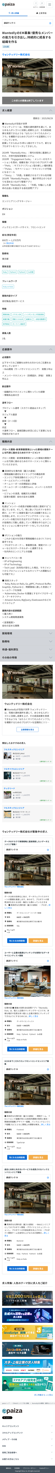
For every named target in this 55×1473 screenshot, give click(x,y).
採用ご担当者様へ (9, 1452)
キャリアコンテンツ (10, 1426)
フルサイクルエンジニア (14, 769)
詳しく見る (33, 1016)
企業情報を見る (27, 729)
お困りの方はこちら (10, 1459)
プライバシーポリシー (29, 1468)
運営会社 (8, 1468)
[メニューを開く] (49, 4)
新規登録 (42, 7)
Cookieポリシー (44, 1468)
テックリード (9, 788)
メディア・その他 (9, 1439)
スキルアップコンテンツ (12, 1432)
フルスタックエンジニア (14, 749)
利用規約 (17, 1468)
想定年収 (10, 243)
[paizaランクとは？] (50, 22)
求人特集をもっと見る (43, 1394)
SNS (4, 1446)
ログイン (35, 7)
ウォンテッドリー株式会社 (16, 54)
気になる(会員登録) (17, 940)
